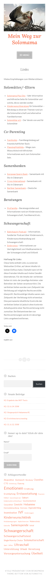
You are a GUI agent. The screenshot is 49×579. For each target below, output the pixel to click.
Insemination (10, 512)
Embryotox (12, 245)
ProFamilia (12, 208)
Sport (5, 545)
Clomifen (38, 479)
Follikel (6, 498)
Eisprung (21, 484)
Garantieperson (15, 498)
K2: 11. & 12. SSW (11, 424)
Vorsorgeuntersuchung (17, 553)
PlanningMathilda (15, 147)
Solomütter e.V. (14, 120)
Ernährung (28, 489)
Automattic (35, 574)
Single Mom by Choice (13, 540)
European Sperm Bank (17, 174)
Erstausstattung (27, 493)
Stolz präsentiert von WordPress (24, 571)
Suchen (39, 384)
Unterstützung (11, 549)
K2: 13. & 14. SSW (11, 406)
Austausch (19, 480)
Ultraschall (21, 545)
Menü (26, 55)
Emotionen (13, 488)
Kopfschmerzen (23, 521)
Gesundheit (8, 505)
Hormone (23, 508)
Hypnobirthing (34, 508)
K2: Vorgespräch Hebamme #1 (17, 412)
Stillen (10, 545)
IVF (20, 512)
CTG (6, 483)
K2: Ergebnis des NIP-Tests (15, 400)
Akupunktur (9, 480)
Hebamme (29, 504)
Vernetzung (34, 549)
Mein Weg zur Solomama (24, 39)
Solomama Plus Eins (16, 95)
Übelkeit (37, 553)
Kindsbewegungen (10, 521)
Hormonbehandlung (11, 508)
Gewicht (18, 504)
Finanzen (41, 494)
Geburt (25, 497)
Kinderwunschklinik (17, 517)
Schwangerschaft (18, 530)
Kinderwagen (29, 513)
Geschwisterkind (29, 501)
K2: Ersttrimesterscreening (15, 418)
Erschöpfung (10, 494)
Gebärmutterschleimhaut (13, 501)
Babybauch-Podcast (16, 231)
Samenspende (19, 525)
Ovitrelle (7, 525)
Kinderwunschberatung (18, 106)
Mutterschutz (35, 521)
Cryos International (16, 181)
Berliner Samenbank (16, 188)
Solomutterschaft (34, 540)
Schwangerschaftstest (17, 536)
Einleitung (12, 483)
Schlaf (32, 526)
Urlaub (23, 548)
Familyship (12, 140)
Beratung (29, 480)
